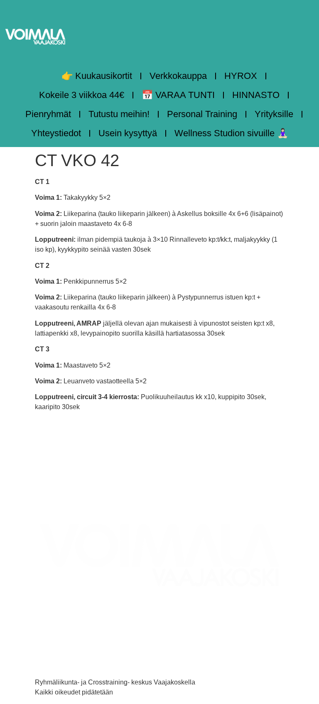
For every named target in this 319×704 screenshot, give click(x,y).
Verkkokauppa (178, 76)
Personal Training (202, 114)
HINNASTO (256, 95)
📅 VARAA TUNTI (178, 95)
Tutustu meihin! (119, 114)
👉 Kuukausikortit (96, 76)
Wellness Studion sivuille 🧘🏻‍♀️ (231, 133)
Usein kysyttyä (127, 133)
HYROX (240, 76)
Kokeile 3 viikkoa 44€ (81, 95)
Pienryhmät (48, 114)
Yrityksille (274, 114)
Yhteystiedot (56, 133)
